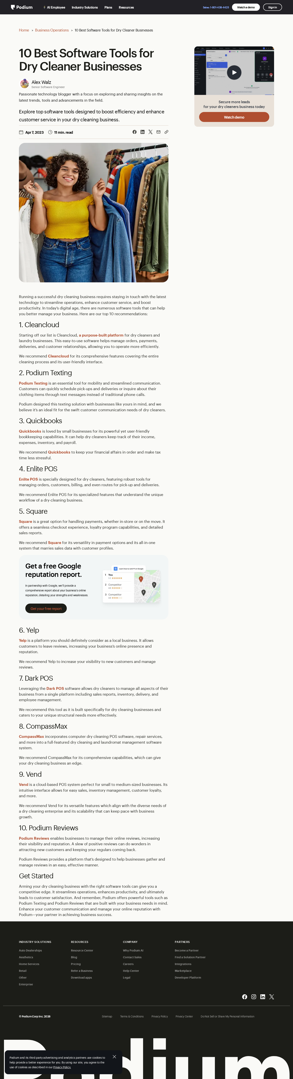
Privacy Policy (159, 1016)
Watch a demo (246, 7)
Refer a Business (82, 970)
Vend (23, 784)
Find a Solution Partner (190, 957)
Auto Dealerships (30, 950)
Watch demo (234, 117)
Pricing (76, 964)
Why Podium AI (133, 950)
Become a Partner (187, 950)
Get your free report (46, 608)
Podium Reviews (34, 838)
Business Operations (52, 29)
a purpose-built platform (101, 335)
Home (24, 29)
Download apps (81, 977)
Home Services (29, 964)
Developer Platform (188, 977)
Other (23, 977)
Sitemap (107, 1016)
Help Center (131, 970)
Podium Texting (33, 383)
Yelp (23, 640)
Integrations (183, 964)
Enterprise (26, 984)
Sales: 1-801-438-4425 (216, 7)
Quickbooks (30, 431)
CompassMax (31, 736)
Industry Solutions (85, 7)
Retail (23, 970)
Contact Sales (132, 957)
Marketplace (183, 970)
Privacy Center (184, 1016)
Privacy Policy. (62, 1067)
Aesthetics (26, 957)
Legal (126, 977)
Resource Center (82, 950)
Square (25, 521)
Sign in (272, 7)
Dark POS (55, 688)
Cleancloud (58, 355)
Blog (74, 957)
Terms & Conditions (132, 1016)
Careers (128, 964)
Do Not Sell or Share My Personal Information (227, 1016)
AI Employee (56, 7)
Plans (108, 7)
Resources (126, 7)
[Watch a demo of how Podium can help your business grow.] (234, 71)
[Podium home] (21, 7)
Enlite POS (28, 479)
